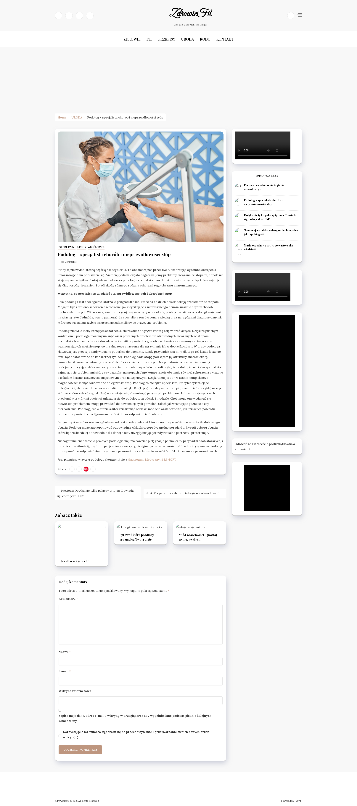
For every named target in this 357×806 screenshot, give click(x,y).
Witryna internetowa (75, 691)
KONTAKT (225, 38)
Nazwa (65, 651)
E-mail (65, 671)
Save (87, 469)
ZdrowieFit (190, 13)
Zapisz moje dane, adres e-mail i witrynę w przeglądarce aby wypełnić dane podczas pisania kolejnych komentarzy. (135, 718)
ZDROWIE (132, 38)
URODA (187, 38)
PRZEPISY (166, 38)
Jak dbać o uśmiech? (75, 561)
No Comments (69, 261)
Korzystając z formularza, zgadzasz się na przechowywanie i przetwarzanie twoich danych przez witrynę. (136, 734)
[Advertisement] (178, 79)
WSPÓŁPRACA (96, 247)
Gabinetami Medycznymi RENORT (152, 459)
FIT (149, 38)
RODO (205, 38)
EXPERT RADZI (66, 247)
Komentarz (68, 598)
